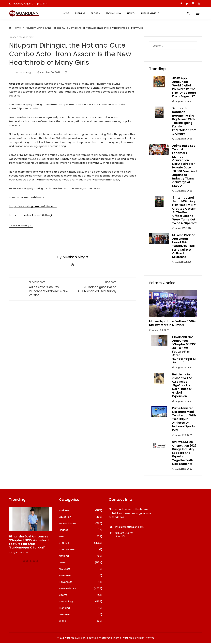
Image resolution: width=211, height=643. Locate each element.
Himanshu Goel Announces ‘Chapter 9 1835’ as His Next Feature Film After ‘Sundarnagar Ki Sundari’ (184, 350)
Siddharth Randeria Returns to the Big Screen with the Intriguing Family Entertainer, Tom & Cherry (184, 121)
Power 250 (80, 582)
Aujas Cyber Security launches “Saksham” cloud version (48, 289)
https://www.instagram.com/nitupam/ (33, 206)
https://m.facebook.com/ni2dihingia (31, 215)
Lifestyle (13, 37)
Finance (80, 530)
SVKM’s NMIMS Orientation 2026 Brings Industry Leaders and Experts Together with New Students (184, 453)
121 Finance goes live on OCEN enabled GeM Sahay (97, 287)
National (80, 556)
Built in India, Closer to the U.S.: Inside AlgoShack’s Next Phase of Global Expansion (182, 385)
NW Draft (80, 569)
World (80, 621)
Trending (80, 608)
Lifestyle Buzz (80, 549)
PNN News (80, 575)
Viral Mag (128, 637)
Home (66, 13)
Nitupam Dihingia (22, 225)
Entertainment (150, 13)
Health (131, 13)
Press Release (26, 37)
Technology (113, 13)
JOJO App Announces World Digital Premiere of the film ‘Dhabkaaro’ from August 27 (184, 87)
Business (80, 13)
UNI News (80, 614)
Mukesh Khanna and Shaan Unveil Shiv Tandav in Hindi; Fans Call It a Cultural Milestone (183, 246)
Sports (95, 13)
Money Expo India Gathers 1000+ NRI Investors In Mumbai (172, 323)
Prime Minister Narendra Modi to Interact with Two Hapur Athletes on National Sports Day (184, 419)
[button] (24, 561)
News (80, 562)
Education (80, 517)
